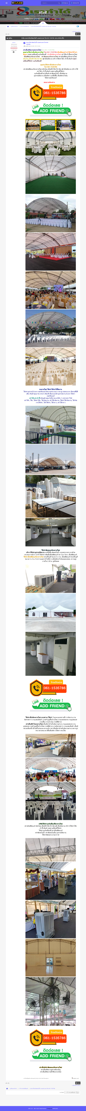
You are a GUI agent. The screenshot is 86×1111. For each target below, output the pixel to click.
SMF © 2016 (36, 1108)
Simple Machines (42, 1108)
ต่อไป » (78, 31)
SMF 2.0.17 (30, 1108)
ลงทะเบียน (58, 18)
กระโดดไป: (62, 1092)
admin (13, 42)
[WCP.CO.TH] (17, 2)
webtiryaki (55, 1108)
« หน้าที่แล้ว (74, 31)
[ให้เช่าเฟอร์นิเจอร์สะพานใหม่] (48, 101)
